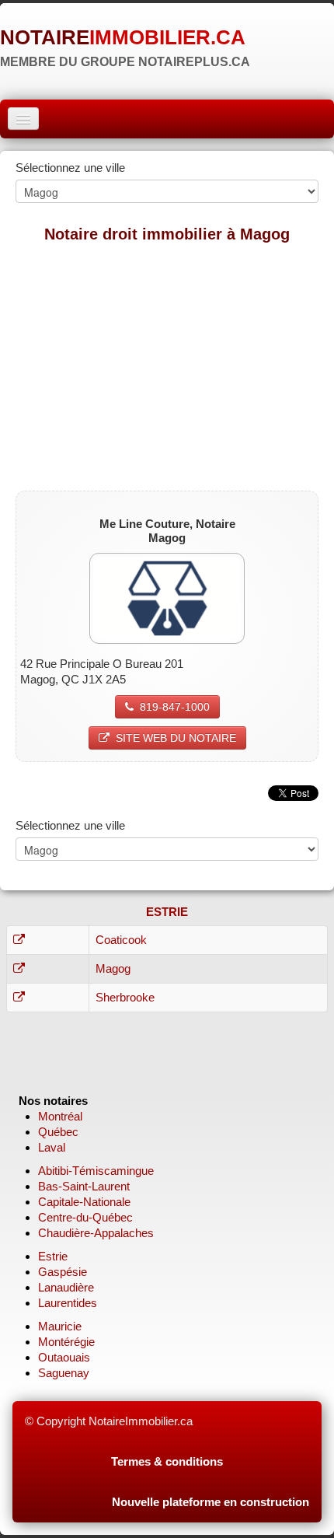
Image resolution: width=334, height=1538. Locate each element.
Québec (58, 1131)
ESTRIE (167, 911)
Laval (51, 1147)
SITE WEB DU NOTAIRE (176, 738)
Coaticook (121, 939)
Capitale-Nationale (84, 1201)
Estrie (53, 1256)
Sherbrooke (125, 997)
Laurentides (67, 1302)
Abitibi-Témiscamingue (96, 1170)
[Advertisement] (167, 366)
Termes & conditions (167, 1461)
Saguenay (63, 1372)
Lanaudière (66, 1287)
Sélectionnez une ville (70, 167)
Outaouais (64, 1357)
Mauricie (60, 1326)
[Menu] (23, 118)
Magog (113, 968)
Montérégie (66, 1341)
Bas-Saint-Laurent (84, 1186)
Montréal (60, 1116)
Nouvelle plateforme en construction (210, 1501)
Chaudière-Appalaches (96, 1232)
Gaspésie (62, 1271)
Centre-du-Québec (85, 1217)
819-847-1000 (175, 707)
